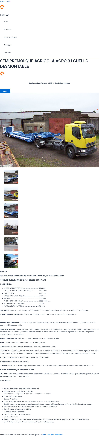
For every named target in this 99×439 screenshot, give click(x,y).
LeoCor (4, 14)
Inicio (6, 22)
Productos (7, 45)
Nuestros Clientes (10, 37)
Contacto (7, 53)
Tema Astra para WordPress (52, 435)
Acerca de (7, 29)
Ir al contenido (5, 1)
